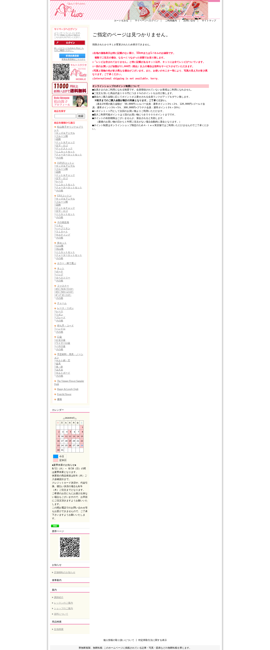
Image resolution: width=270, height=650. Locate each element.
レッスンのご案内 (63, 603)
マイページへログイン (147, 20)
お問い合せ (189, 20)
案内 (54, 590)
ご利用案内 (171, 20)
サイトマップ (209, 20)
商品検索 (56, 622)
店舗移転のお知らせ (64, 572)
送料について (61, 614)
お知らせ (56, 565)
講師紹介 (58, 597)
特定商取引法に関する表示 (152, 640)
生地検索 (58, 629)
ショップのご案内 (63, 608)
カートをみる (121, 20)
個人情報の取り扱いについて (118, 640)
